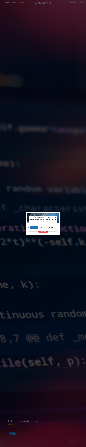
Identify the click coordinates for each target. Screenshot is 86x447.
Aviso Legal (49, 229)
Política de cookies (38, 229)
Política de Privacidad (44, 229)
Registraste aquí (43, 231)
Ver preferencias (51, 227)
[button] (55, 217)
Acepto (34, 227)
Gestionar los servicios (34, 224)
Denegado (43, 227)
